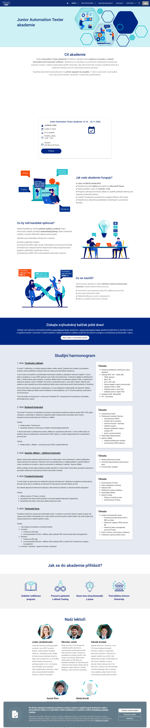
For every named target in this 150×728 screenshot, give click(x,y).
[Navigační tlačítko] (145, 3)
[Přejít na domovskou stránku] (6, 3)
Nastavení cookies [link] (101, 720)
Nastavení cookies (130, 714)
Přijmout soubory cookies (130, 710)
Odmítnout (129, 718)
